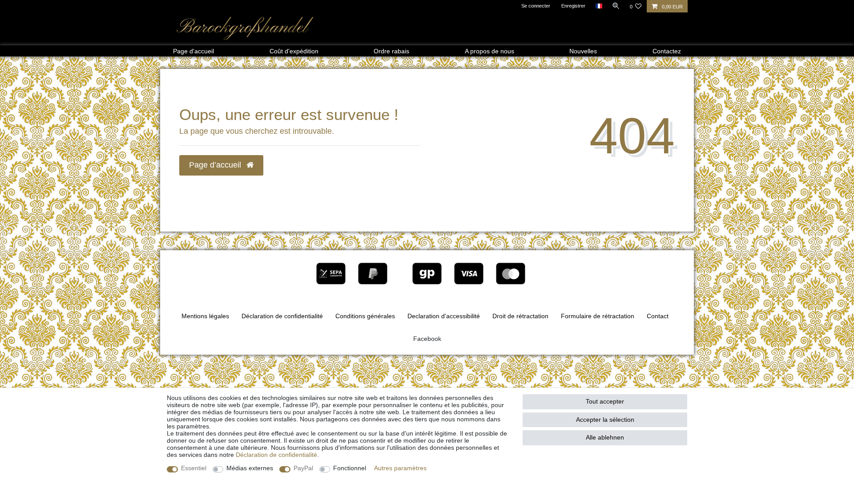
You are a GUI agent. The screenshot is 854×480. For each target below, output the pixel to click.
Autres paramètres (400, 468)
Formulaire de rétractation (597, 316)
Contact (658, 316)
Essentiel (193, 468)
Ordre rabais (391, 51)
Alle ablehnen (605, 437)
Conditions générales (365, 316)
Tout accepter (605, 401)
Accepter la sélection (605, 419)
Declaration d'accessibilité (443, 316)
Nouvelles (583, 51)
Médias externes (249, 468)
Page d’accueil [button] (216, 164)
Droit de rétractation (520, 316)
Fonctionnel (349, 468)
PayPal (303, 468)
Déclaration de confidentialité (282, 316)
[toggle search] (616, 6)
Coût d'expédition (294, 51)
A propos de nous (489, 51)
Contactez (667, 51)
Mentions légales (205, 316)
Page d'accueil (193, 51)
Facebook (427, 338)
